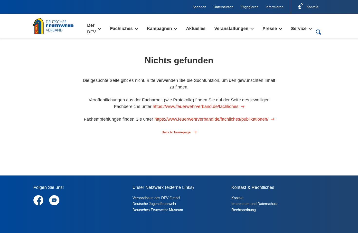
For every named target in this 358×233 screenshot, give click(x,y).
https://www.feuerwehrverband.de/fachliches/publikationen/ (211, 119)
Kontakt (237, 198)
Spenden (199, 7)
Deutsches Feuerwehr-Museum (157, 210)
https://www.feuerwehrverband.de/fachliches (195, 106)
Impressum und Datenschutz (254, 204)
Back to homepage (176, 132)
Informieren (274, 7)
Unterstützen (223, 7)
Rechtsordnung (243, 210)
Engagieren (249, 7)
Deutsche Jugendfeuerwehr (154, 204)
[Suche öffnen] (318, 32)
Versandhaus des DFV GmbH (156, 198)
